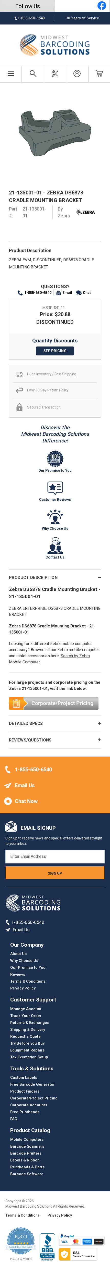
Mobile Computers (26, 1139)
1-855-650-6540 (37, 293)
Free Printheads (24, 1112)
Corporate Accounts (28, 1105)
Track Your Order (25, 1015)
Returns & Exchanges (29, 1022)
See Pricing (55, 351)
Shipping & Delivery (27, 1029)
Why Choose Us (24, 960)
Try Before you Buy (27, 1043)
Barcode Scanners (27, 1146)
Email (67, 293)
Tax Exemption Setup (29, 1057)
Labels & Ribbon (25, 1160)
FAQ (13, 1119)
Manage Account (25, 1009)
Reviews (17, 974)
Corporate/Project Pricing (34, 1098)
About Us (18, 953)
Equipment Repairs (27, 1050)
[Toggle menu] (11, 74)
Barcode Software (26, 1174)
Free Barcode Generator (32, 1084)
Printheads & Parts (27, 1167)
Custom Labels (23, 1077)
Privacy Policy (23, 988)
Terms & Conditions (28, 981)
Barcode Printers (25, 1153)
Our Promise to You (28, 967)
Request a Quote (25, 1036)
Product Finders (24, 1091)
